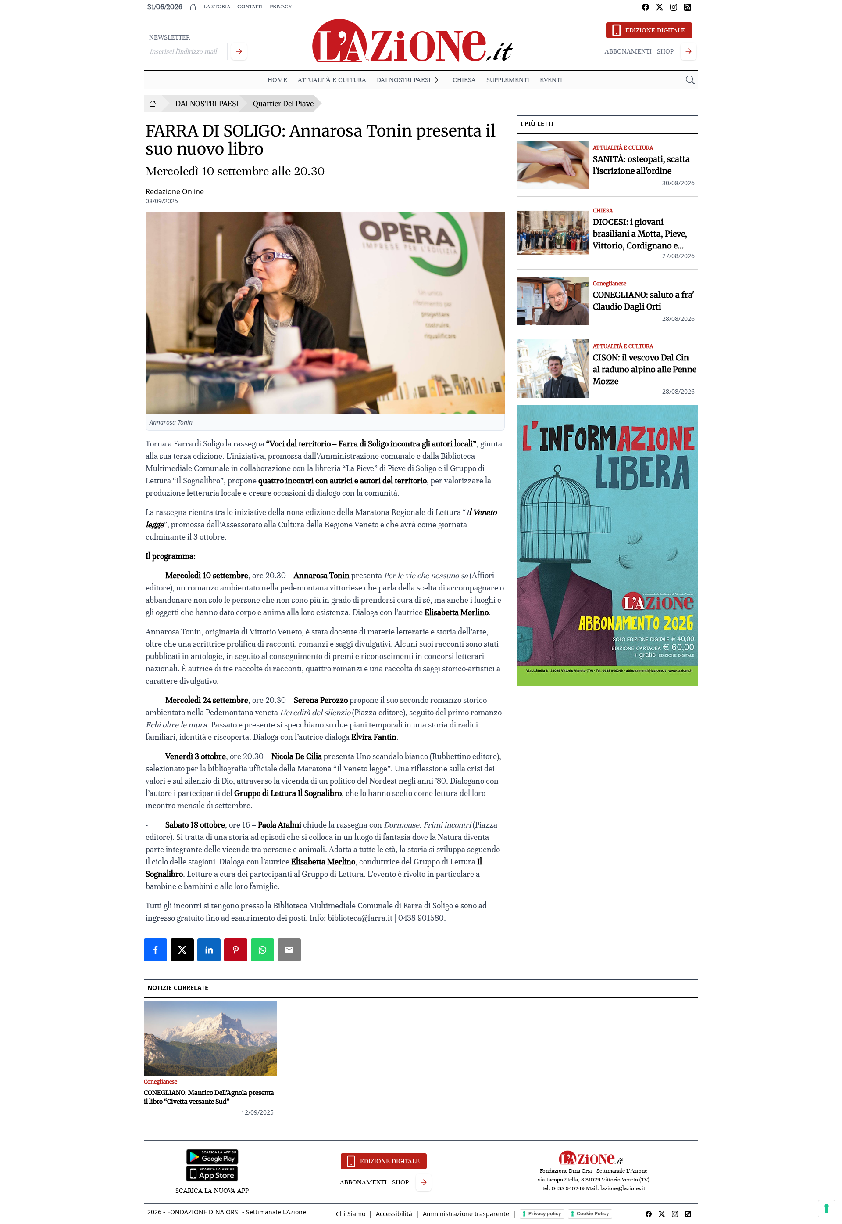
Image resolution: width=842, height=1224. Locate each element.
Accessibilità (394, 1214)
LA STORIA (216, 6)
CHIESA (464, 80)
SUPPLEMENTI (507, 80)
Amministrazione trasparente (466, 1214)
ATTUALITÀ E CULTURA (332, 80)
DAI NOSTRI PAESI (404, 80)
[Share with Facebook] (155, 949)
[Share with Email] (289, 949)
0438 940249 (569, 1188)
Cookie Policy (593, 1213)
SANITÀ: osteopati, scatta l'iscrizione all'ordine (641, 165)
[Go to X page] (660, 7)
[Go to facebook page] (646, 7)
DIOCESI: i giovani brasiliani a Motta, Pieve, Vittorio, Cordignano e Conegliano (640, 234)
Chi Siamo (350, 1214)
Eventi (551, 80)
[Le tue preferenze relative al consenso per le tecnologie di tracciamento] (826, 1208)
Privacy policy (544, 1213)
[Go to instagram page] (674, 7)
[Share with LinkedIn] (209, 949)
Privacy (281, 6)
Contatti (250, 6)
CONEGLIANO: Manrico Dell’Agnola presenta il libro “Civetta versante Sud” (209, 1097)
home (277, 80)
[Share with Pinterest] (235, 949)
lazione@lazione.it (622, 1188)
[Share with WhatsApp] (262, 949)
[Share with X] (182, 949)
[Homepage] (152, 103)
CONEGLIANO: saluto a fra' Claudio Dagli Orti (643, 301)
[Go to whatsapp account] (688, 7)
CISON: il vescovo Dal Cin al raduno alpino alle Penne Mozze (644, 369)
